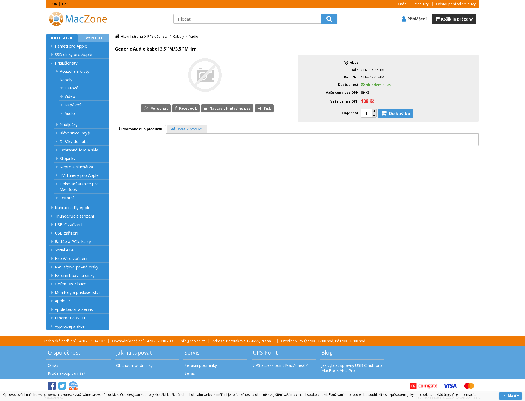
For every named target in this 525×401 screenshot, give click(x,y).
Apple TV (63, 300)
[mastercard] (469, 385)
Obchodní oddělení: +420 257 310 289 (142, 340)
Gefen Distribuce (70, 283)
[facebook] (52, 385)
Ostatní (67, 197)
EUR (54, 3)
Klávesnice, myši (75, 133)
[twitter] (62, 385)
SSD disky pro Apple (73, 54)
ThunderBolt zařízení (74, 216)
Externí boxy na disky (75, 275)
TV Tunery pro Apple (79, 175)
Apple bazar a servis (74, 309)
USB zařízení (66, 233)
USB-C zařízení (68, 224)
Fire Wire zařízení (71, 258)
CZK (65, 3)
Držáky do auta (74, 141)
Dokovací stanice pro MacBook (79, 186)
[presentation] (140, 129)
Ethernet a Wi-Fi (70, 317)
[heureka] (73, 385)
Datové (71, 87)
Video (70, 96)
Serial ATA (64, 250)
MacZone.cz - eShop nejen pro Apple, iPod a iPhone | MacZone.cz (80, 19)
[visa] (450, 385)
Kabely (66, 79)
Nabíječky (69, 124)
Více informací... (464, 394)
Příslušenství (66, 63)
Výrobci (94, 37)
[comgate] (424, 385)
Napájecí (73, 104)
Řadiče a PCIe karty (73, 241)
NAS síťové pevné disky (76, 267)
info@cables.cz (192, 340)
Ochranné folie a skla (79, 150)
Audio (70, 113)
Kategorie (62, 37)
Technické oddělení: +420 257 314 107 (74, 340)
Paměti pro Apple (71, 46)
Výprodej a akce (70, 326)
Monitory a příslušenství (77, 292)
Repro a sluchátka (76, 166)
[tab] (140, 129)
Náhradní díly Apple (73, 207)
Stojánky (67, 158)
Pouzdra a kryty (74, 71)
